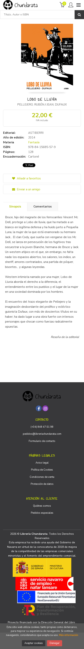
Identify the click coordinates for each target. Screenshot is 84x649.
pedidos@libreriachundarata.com (42, 434)
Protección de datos (42, 484)
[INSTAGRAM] (45, 408)
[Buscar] (79, 14)
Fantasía (33, 142)
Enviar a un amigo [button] (28, 189)
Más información (68, 635)
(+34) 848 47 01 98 (42, 427)
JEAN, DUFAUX (56, 104)
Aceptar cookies (33, 643)
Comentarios (42, 206)
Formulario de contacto (42, 441)
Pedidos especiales (42, 513)
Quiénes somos (42, 506)
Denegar (55, 643)
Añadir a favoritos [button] (28, 178)
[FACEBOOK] (39, 408)
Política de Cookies (42, 470)
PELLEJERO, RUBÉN (31, 104)
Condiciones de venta (42, 477)
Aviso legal (42, 463)
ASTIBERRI (36, 133)
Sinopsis (15, 206)
